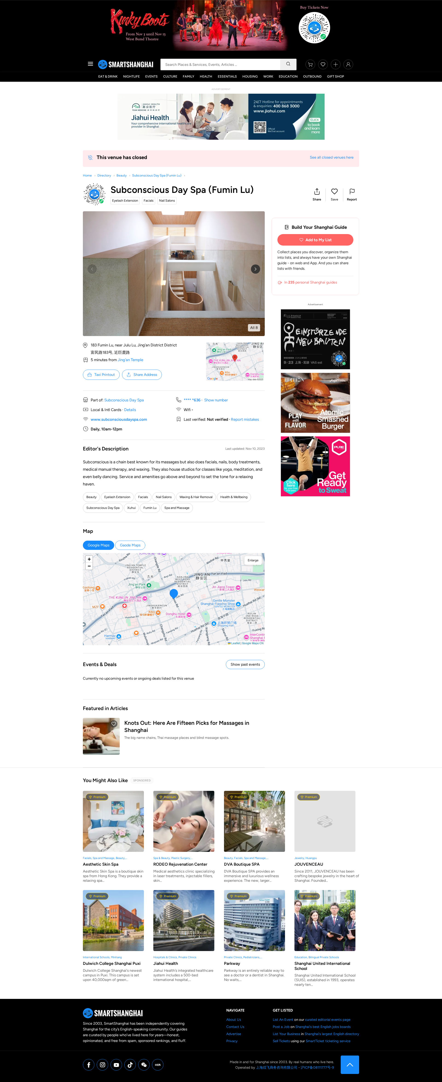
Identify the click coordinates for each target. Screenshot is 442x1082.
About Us (233, 1020)
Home (87, 175)
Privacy (232, 1041)
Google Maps (98, 545)
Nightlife (131, 76)
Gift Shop (335, 76)
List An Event (283, 1020)
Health (206, 76)
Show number (216, 400)
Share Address (145, 374)
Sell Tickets (281, 1041)
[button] (317, 195)
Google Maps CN (253, 643)
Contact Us (235, 1027)
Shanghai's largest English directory (332, 1034)
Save (334, 199)
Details (130, 409)
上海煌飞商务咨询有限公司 (276, 1067)
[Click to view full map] (235, 361)
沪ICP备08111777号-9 (317, 1067)
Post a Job (281, 1027)
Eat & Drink (108, 76)
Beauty (121, 175)
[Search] (288, 64)
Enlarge (253, 560)
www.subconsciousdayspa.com (119, 419)
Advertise (233, 1034)
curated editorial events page (327, 1020)
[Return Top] (350, 1065)
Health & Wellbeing (233, 497)
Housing (250, 76)
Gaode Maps (130, 545)
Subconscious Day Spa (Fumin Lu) (156, 175)
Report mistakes (245, 419)
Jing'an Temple (130, 359)
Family (188, 76)
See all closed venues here (332, 157)
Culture (170, 76)
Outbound (312, 76)
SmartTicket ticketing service (328, 1041)
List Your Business (286, 1034)
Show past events (245, 664)
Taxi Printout (104, 374)
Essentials (227, 76)
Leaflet (235, 643)
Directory (104, 175)
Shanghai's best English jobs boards (323, 1027)
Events (151, 76)
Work (268, 76)
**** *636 (192, 400)
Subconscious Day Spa (124, 400)
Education (288, 76)
